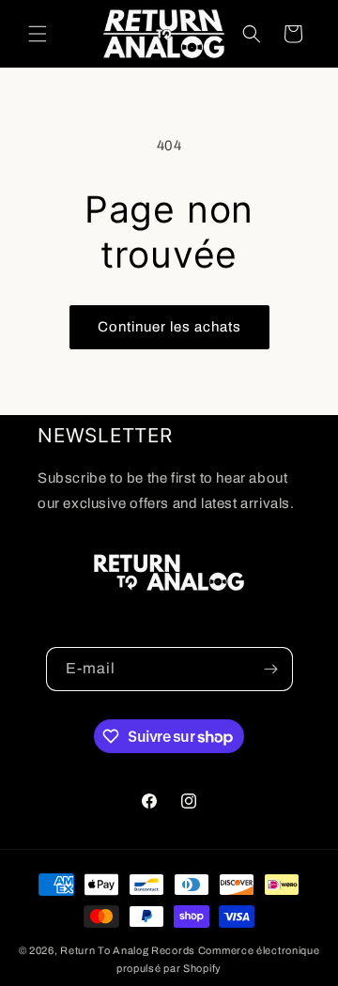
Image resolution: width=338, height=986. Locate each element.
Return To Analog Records (127, 950)
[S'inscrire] (271, 669)
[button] (37, 33)
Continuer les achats (169, 326)
